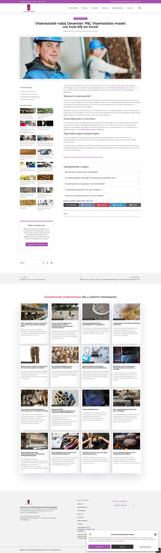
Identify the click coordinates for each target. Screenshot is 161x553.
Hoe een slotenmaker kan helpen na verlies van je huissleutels (27, 195)
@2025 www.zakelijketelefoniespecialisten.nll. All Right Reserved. (40, 550)
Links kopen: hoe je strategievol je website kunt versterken (86, 529)
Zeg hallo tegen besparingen (30, 97)
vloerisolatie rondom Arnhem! (92, 129)
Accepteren (99, 547)
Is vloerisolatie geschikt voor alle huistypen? (102, 190)
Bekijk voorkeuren (145, 547)
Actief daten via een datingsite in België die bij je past (27, 170)
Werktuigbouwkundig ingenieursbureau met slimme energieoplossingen (32, 454)
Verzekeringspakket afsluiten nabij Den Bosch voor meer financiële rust (28, 183)
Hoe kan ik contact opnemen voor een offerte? (102, 196)
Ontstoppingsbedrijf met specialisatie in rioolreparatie (93, 324)
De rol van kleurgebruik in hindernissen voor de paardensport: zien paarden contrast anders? (62, 325)
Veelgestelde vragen (27, 99)
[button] (155, 534)
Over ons (105, 8)
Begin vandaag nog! (36, 225)
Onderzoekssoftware (90, 409)
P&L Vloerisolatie (118, 88)
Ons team (94, 8)
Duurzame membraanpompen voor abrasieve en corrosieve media (34, 410)
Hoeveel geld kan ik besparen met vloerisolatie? (102, 184)
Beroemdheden (82, 507)
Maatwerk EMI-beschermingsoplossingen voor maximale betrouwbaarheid (64, 410)
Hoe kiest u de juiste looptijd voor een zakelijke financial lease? (45, 170)
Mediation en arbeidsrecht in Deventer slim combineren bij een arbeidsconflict (28, 143)
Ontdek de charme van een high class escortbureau (94, 453)
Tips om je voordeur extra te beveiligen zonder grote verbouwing (45, 208)
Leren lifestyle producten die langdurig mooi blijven (124, 453)
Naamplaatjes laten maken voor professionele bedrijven (64, 453)
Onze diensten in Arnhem (29, 94)
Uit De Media (73, 8)
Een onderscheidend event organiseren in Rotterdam (62, 367)
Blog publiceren (117, 8)
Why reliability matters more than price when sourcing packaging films (27, 116)
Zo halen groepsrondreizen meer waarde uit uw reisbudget (44, 116)
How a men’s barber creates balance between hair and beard (45, 183)
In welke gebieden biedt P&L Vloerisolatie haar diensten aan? (102, 178)
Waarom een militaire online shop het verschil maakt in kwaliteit (34, 367)
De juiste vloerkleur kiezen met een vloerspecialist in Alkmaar (27, 157)
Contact (130, 8)
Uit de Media (81, 510)
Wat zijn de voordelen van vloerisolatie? (102, 172)
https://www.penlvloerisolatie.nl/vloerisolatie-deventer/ (83, 157)
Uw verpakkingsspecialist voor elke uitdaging (125, 410)
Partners (85, 8)
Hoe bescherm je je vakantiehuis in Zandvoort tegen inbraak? (44, 195)
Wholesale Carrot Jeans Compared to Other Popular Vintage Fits (45, 157)
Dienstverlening (80, 18)
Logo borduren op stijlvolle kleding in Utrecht (126, 324)
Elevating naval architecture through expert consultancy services (124, 367)
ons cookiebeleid (119, 541)
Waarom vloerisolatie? (28, 91)
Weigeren (122, 547)
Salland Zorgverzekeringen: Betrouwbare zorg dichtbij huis (94, 367)
